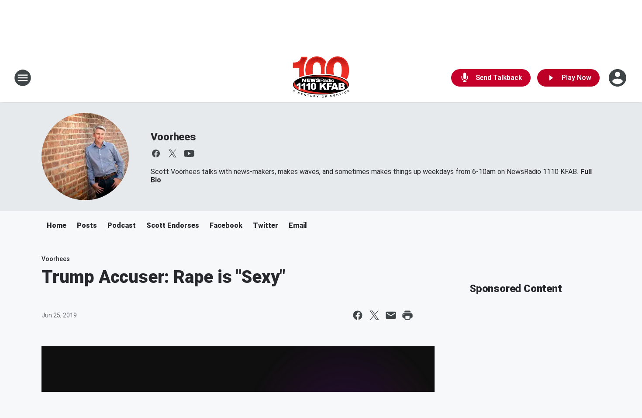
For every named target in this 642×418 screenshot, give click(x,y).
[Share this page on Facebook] (358, 315)
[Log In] (618, 78)
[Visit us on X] (172, 153)
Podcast (121, 225)
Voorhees (173, 137)
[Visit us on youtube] (189, 153)
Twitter (265, 225)
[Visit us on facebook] (156, 153)
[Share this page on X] (374, 315)
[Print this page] (407, 315)
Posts (87, 225)
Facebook (226, 225)
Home (56, 225)
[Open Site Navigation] (22, 78)
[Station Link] (321, 78)
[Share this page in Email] (391, 315)
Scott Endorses (172, 225)
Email (298, 225)
